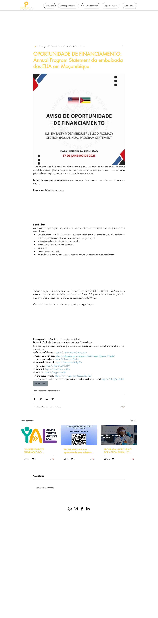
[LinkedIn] (88, 508)
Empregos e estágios (89, 30)
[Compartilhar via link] (52, 399)
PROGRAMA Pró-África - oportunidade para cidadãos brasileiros (77, 451)
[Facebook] (81, 508)
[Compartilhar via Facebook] (34, 399)
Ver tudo (134, 420)
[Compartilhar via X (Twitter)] (40, 399)
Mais (104, 30)
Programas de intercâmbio (46, 30)
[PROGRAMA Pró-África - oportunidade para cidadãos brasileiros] (79, 435)
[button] (134, 30)
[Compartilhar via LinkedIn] (46, 399)
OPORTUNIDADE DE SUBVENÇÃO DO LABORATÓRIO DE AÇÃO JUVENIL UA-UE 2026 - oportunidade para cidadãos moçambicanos (37, 451)
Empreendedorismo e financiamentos (47, 390)
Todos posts (25, 30)
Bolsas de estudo (69, 30)
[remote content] (79, 207)
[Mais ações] (123, 46)
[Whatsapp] (69, 508)
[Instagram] (75, 508)
